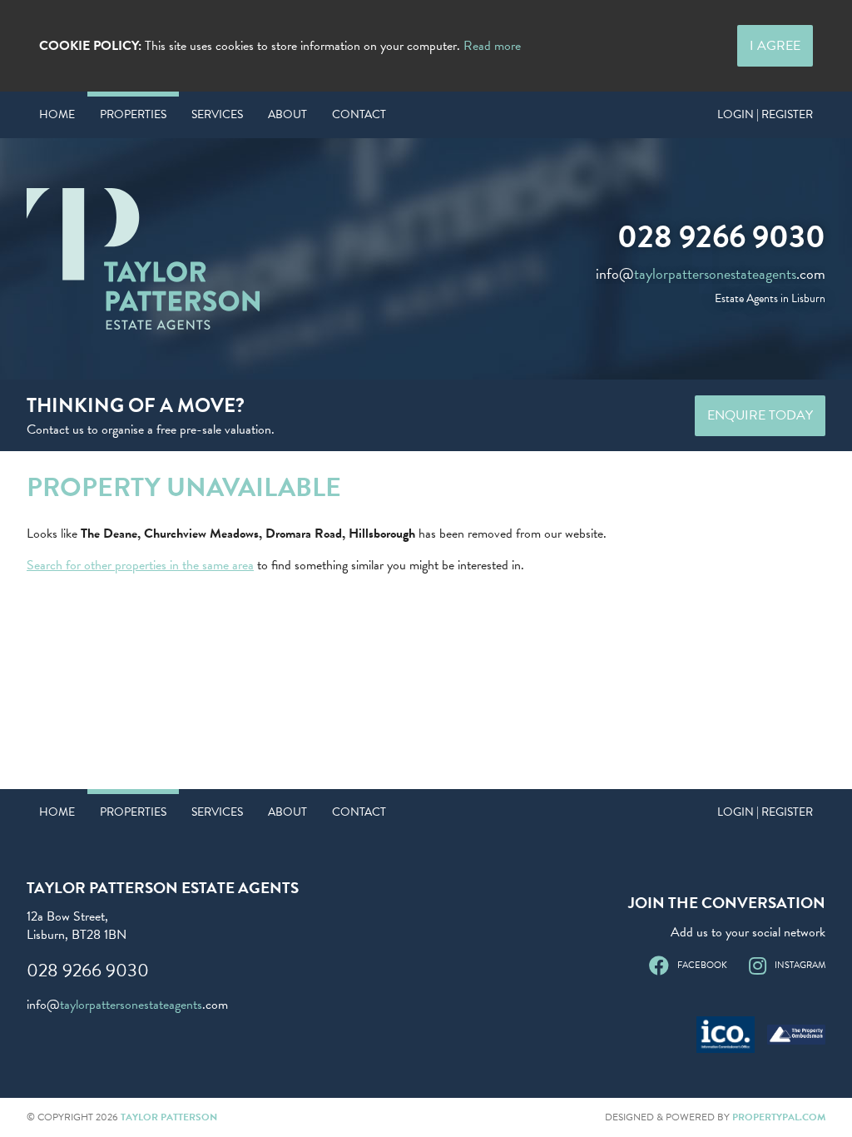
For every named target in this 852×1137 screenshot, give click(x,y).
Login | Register (765, 114)
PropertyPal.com (778, 1117)
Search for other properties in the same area (140, 565)
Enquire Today (760, 415)
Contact (359, 114)
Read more (492, 46)
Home (57, 114)
